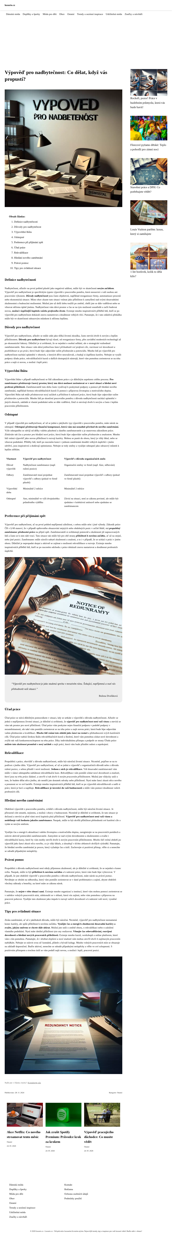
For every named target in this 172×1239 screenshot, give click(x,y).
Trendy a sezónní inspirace (90, 14)
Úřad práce (19, 247)
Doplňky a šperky (31, 14)
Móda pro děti (50, 14)
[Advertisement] (86, 36)
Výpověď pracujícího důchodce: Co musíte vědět (99, 1136)
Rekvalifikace (21, 252)
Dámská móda (13, 14)
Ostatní (70, 14)
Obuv (62, 14)
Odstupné (19, 237)
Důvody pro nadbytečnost (27, 226)
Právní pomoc (21, 263)
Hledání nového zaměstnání (28, 257)
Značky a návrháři (133, 14)
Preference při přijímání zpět (28, 242)
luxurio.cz (10, 5)
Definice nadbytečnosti (26, 221)
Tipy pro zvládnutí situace (27, 268)
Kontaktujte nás (34, 1083)
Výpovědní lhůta (23, 232)
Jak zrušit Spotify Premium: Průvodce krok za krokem (63, 1136)
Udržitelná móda (114, 14)
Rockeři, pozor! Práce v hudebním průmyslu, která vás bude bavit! (147, 103)
